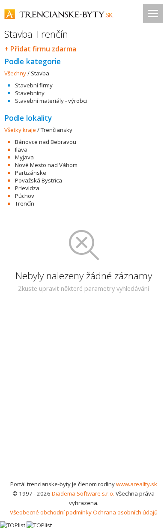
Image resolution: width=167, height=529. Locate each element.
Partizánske (30, 172)
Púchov (24, 196)
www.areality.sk (136, 484)
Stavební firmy (34, 85)
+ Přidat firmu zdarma (40, 49)
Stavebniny (30, 93)
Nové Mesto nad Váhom (46, 165)
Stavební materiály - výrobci (51, 101)
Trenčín (24, 203)
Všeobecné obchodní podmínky (51, 512)
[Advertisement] (83, 391)
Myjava (24, 157)
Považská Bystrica (38, 180)
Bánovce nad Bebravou (45, 142)
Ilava (21, 149)
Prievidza (27, 188)
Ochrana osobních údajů (125, 512)
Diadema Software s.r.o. (83, 493)
